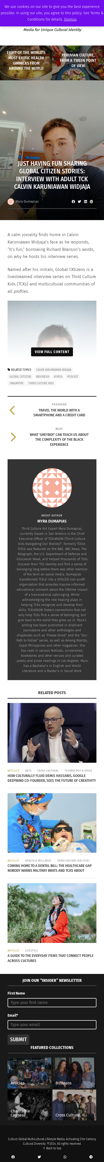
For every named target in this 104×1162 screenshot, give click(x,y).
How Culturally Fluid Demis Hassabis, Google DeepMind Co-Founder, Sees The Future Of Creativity (52, 778)
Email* (13, 1015)
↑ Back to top (52, 1148)
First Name (16, 993)
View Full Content (52, 351)
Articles (14, 154)
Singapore (17, 383)
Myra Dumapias (27, 201)
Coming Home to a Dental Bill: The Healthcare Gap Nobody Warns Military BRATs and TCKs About (50, 868)
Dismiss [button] (70, 19)
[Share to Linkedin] (85, 201)
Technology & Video (78, 771)
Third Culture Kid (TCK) (73, 861)
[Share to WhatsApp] (65, 1157)
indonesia (42, 376)
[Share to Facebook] (73, 201)
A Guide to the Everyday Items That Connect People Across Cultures (50, 958)
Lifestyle (31, 951)
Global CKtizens (20, 376)
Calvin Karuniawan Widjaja (53, 370)
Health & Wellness (38, 861)
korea (58, 376)
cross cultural (48, 771)
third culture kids (41, 383)
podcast (73, 376)
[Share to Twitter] (79, 201)
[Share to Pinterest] (91, 201)
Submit (18, 1039)
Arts (28, 771)
